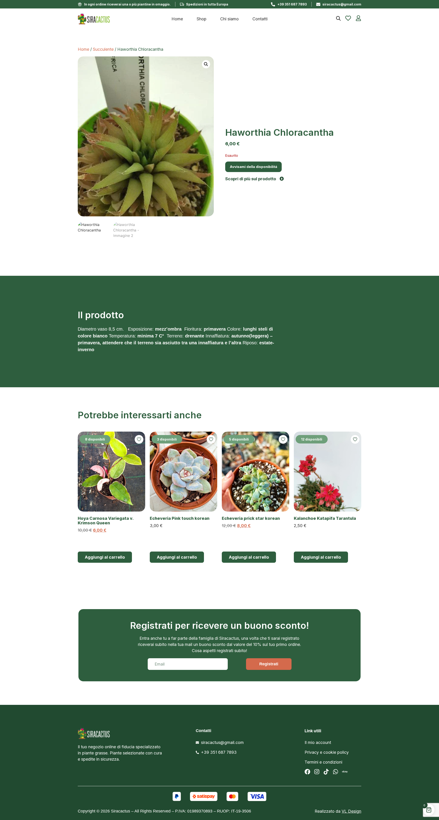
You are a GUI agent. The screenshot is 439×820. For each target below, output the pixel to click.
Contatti (260, 18)
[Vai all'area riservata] (358, 18)
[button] (206, 64)
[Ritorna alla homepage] (114, 733)
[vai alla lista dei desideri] (348, 18)
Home (177, 18)
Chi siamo (229, 18)
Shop (201, 18)
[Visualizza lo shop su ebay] (345, 772)
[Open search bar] (338, 18)
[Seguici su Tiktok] (326, 772)
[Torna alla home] (113, 18)
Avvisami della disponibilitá (253, 167)
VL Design (351, 811)
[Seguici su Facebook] (307, 772)
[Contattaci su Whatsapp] (335, 772)
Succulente (103, 49)
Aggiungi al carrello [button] (105, 557)
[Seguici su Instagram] (317, 772)
